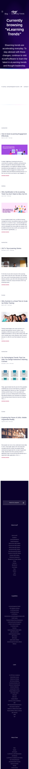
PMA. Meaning (14, 712)
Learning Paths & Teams (14, 688)
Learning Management (14, 539)
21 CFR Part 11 (14, 614)
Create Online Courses (14, 677)
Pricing (14, 561)
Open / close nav (2, 11)
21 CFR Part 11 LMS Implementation (14, 753)
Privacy (14, 574)
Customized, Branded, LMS (14, 682)
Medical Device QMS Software (14, 543)
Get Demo (14, 563)
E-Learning (3, 411)
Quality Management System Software (14, 641)
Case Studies (14, 567)
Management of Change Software (14, 559)
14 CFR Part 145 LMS (14, 610)
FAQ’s (14, 747)
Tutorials (14, 749)
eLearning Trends (4, 127)
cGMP (14, 714)
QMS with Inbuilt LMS (14, 631)
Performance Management (14, 557)
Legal (14, 572)
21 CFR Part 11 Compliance (14, 675)
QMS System (14, 637)
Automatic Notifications (14, 686)
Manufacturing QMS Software (14, 549)
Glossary (14, 765)
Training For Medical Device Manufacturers (14, 620)
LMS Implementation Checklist (14, 761)
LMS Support (14, 751)
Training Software (14, 698)
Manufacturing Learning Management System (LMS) (14, 616)
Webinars (14, 643)
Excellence (14, 537)
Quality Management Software (14, 633)
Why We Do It (14, 565)
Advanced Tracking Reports (14, 684)
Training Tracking (14, 767)
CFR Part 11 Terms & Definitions (14, 700)
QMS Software (14, 635)
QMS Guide (14, 696)
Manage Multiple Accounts (15, 690)
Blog (6, 14)
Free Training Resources (14, 759)
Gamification (3, 185)
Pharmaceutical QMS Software (14, 545)
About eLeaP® (14, 535)
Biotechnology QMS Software (14, 547)
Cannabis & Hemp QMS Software (14, 553)
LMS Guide (14, 694)
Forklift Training (14, 618)
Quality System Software (14, 639)
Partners (14, 570)
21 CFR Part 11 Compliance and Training (14, 757)
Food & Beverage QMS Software (14, 551)
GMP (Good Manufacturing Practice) (14, 704)
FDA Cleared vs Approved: (15, 706)
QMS (14, 702)
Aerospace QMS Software (14, 555)
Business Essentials (14, 763)
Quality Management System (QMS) (14, 629)
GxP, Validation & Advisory (14, 608)
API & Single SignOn (14, 692)
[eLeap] (14, 12)
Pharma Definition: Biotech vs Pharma (14, 710)
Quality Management (15, 541)
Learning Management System (14, 606)
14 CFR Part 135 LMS (14, 612)
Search (23, 503)
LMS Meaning (14, 755)
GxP (14, 716)
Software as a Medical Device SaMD (14, 708)
